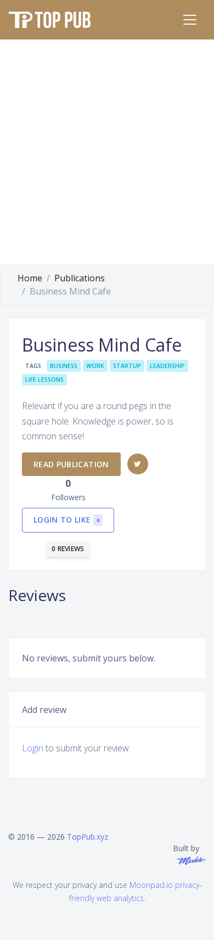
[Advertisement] (107, 152)
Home (30, 278)
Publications (79, 278)
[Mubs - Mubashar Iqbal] (189, 859)
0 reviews (68, 548)
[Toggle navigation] (189, 20)
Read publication (71, 464)
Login (32, 748)
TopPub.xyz (87, 836)
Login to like (66, 519)
